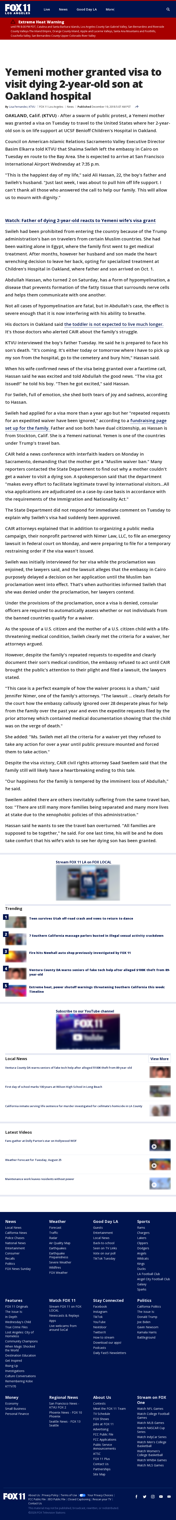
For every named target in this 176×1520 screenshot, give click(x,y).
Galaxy (141, 1284)
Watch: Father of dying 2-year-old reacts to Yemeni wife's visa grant (80, 220)
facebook (136, 1496)
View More (159, 1058)
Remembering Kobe (19, 1381)
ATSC (97, 1454)
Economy (11, 1403)
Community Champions (21, 1341)
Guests (98, 1227)
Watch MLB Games (150, 1423)
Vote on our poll (104, 1253)
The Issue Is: (14, 1312)
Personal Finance (17, 1414)
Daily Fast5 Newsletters (109, 1353)
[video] (160, 1145)
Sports (143, 1221)
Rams (141, 1227)
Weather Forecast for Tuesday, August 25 (33, 1160)
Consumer (12, 1253)
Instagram (100, 1312)
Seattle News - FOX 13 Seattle (64, 1423)
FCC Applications (104, 1439)
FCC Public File (103, 1434)
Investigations (14, 1371)
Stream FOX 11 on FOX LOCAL (65, 1308)
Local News (16, 1058)
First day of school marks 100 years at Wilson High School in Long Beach (53, 1087)
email (169, 1496)
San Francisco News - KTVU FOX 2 (64, 1405)
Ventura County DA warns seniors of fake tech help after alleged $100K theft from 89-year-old (68, 1068)
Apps (52, 1321)
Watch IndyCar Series (152, 1437)
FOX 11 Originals (16, 1306)
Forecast (55, 1227)
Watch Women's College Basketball (150, 1453)
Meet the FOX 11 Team (109, 1409)
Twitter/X (99, 1332)
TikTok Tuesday (104, 1258)
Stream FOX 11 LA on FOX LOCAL (83, 862)
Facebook (100, 1306)
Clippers (142, 1243)
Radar (53, 1238)
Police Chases (14, 1238)
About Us (102, 1397)
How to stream (103, 1337)
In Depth (11, 1317)
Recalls (10, 1258)
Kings (141, 1264)
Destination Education (20, 1355)
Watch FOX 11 (62, 1300)
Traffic (53, 1233)
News (70, 107)
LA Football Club (148, 1274)
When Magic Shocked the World (20, 1348)
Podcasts (99, 1348)
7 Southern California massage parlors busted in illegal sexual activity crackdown (96, 936)
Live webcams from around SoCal (63, 1328)
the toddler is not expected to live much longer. (114, 324)
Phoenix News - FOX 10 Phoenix (65, 1414)
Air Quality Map (59, 1243)
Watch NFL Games (150, 1409)
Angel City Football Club (153, 1279)
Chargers (143, 1233)
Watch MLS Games (150, 1465)
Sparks (141, 1289)
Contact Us (101, 1464)
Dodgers (143, 1248)
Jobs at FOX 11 (103, 1424)
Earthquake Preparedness (58, 1255)
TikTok (98, 1317)
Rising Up (11, 1366)
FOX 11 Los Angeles (51, 107)
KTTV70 (10, 1386)
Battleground (146, 1337)
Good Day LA (105, 1221)
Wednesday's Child (18, 1322)
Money (11, 1397)
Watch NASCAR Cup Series (151, 1430)
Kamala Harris (147, 1332)
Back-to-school (103, 1243)
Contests (99, 1403)
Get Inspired (13, 1360)
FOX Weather (58, 1273)
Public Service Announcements (104, 1446)
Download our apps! (107, 1342)
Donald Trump (147, 1317)
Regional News (63, 1397)
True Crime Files (16, 1327)
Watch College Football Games (153, 1416)
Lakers (141, 1238)
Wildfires (55, 1267)
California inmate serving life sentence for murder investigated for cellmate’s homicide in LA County (73, 1106)
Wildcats (143, 1258)
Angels (141, 1253)
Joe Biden (143, 1322)
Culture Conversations (20, 1376)
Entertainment (15, 1248)
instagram (152, 1496)
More (110, 9)
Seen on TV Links (105, 1248)
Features (13, 1300)
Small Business (15, 1409)
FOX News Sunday (18, 1269)
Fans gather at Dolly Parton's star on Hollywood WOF (41, 1141)
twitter (144, 1496)
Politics (10, 1264)
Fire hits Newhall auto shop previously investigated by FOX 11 (80, 953)
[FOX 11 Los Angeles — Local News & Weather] (19, 9)
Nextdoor (99, 1327)
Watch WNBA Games (152, 1460)
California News (16, 1233)
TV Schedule (101, 1414)
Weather (57, 1221)
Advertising (100, 1429)
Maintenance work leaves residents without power (39, 1179)
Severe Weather (60, 1262)
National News (15, 1243)
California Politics (149, 1306)
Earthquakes (57, 1248)
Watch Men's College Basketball (151, 1444)
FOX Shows (101, 1419)
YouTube (99, 1322)
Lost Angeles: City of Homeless (19, 1334)
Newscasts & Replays (64, 1315)
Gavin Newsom (147, 1327)
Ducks (141, 1269)
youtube (161, 1496)
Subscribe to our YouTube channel (85, 1011)
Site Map (99, 1474)
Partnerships (102, 1469)
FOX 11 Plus (101, 1459)
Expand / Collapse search (168, 9)
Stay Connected (108, 1300)
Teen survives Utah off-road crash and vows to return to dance (81, 918)
